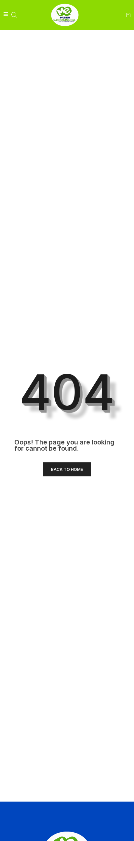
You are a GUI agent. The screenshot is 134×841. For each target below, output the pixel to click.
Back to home (67, 469)
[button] (14, 15)
